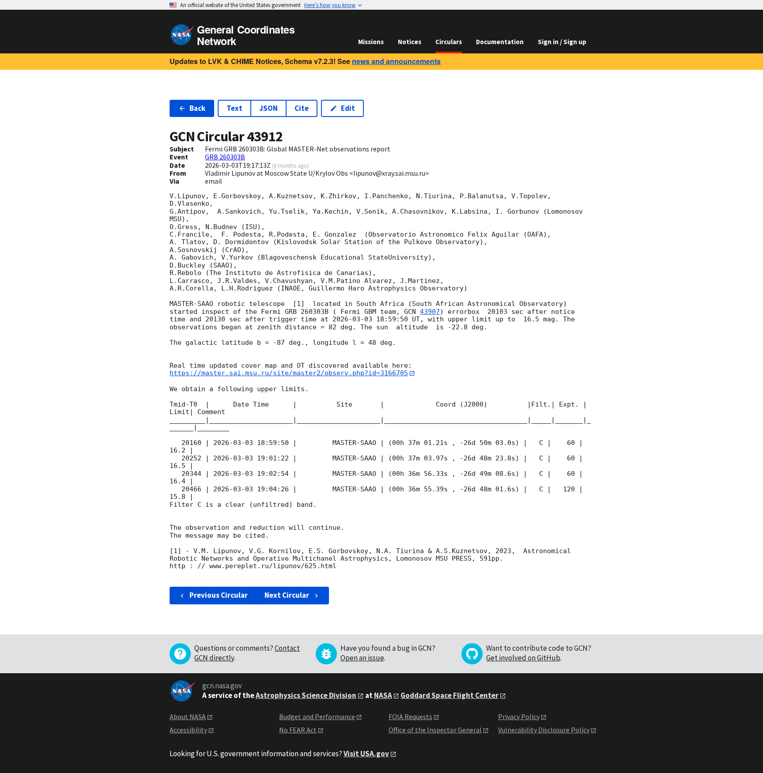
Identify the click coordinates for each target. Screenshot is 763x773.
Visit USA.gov (366, 753)
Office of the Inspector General (435, 729)
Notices (409, 42)
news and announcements (396, 61)
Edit (348, 108)
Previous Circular (218, 595)
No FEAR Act (298, 729)
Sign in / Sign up (562, 42)
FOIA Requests (410, 716)
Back (197, 108)
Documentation (500, 42)
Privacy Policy (519, 716)
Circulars (448, 42)
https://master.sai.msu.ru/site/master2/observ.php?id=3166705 (289, 373)
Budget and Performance (317, 716)
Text (234, 108)
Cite (302, 108)
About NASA (188, 716)
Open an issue (362, 658)
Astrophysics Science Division (306, 695)
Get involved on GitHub (523, 658)
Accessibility (188, 729)
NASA (383, 695)
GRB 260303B (225, 156)
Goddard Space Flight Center (449, 695)
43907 (430, 312)
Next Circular (286, 595)
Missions (371, 42)
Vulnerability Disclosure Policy (543, 729)
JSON (268, 108)
